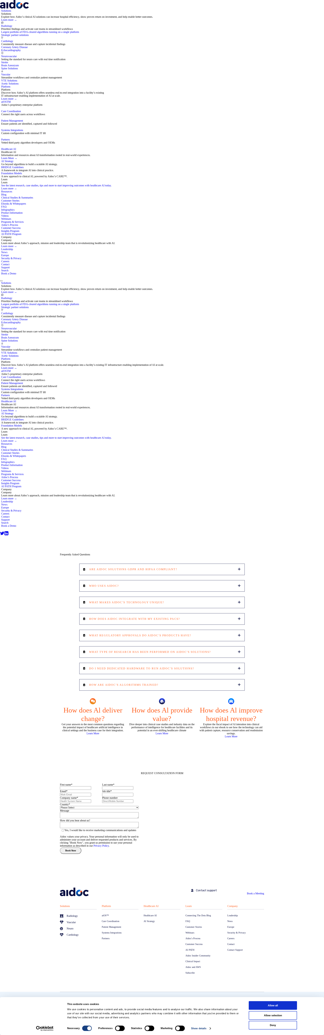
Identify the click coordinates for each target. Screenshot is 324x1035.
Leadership (7, 249)
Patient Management (12, 120)
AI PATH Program (11, 234)
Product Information (12, 212)
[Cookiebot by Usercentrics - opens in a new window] (45, 1028)
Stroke (4, 62)
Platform (106, 906)
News (4, 252)
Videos (5, 215)
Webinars (6, 218)
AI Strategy (7, 161)
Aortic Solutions (10, 83)
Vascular (5, 74)
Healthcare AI (151, 906)
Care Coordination (11, 111)
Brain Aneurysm (10, 65)
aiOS (6, 101)
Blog (3, 194)
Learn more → (9, 19)
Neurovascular (9, 56)
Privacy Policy (101, 845)
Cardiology (7, 41)
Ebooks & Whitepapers (13, 203)
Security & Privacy (11, 258)
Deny (273, 1025)
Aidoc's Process (9, 224)
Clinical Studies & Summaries (17, 197)
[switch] (120, 1028)
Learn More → (9, 158)
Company (232, 906)
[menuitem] (162, 47)
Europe (5, 255)
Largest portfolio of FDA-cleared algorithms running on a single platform (40, 32)
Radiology (6, 25)
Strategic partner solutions (15, 35)
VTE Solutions (9, 80)
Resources (6, 191)
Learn (188, 906)
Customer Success (11, 227)
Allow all (273, 1005)
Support (5, 267)
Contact (5, 264)
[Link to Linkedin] (6, 533)
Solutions (65, 906)
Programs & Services (12, 221)
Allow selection (273, 1015)
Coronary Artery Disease (14, 47)
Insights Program (10, 231)
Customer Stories (10, 200)
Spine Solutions (9, 68)
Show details (198, 1028)
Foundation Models (11, 173)
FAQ (4, 206)
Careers (5, 261)
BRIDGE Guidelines (12, 167)
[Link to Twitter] (2, 533)
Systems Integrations (12, 130)
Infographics (8, 209)
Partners (5, 139)
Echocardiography (11, 50)
